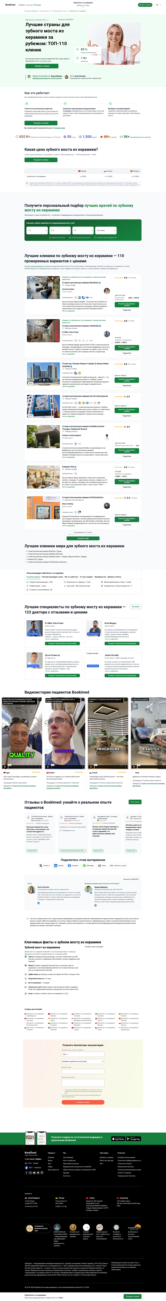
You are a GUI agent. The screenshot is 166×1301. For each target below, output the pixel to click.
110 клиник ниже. (45, 61)
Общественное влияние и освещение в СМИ (79, 1170)
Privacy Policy (94, 1095)
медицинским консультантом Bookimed (105, 883)
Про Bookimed (68, 1157)
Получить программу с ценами (126, 304)
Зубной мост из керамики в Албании (59, 1015)
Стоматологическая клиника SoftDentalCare (82, 497)
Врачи (50, 1160)
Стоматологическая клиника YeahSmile (80, 326)
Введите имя (66, 1067)
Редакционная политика (126, 1176)
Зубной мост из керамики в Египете (106, 1019)
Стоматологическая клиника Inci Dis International (85, 396)
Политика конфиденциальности (129, 1160)
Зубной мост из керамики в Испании (130, 1019)
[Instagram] (30, 1172)
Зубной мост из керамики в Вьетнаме (35, 1019)
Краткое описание (68, 1077)
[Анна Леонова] (31, 889)
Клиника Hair (131, 850)
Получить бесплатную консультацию (62, 643)
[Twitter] (38, 1172)
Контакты (67, 1176)
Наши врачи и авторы (71, 1164)
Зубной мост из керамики (36, 176)
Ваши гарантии (53, 1170)
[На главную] (10, 4)
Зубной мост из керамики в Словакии (35, 1028)
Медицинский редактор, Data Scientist (47, 78)
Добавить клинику (106, 1157)
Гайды (50, 1167)
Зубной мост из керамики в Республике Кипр (35, 1024)
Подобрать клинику (42, 66)
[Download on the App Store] (118, 1138)
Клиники (51, 1157)
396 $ (66, 993)
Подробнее (127, 310)
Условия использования (79, 1090)
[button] (65, 1054)
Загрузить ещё (83, 538)
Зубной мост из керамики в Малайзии (82, 1024)
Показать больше (32, 842)
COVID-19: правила (124, 1173)
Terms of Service (66, 1097)
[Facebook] (26, 1172)
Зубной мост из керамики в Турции (82, 1028)
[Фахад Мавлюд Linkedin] (95, 905)
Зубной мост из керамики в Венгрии (130, 1015)
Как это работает (69, 1160)
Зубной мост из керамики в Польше (130, 1024)
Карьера (66, 1173)
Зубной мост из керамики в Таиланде (59, 1028)
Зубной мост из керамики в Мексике (106, 1024)
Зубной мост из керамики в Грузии (59, 1019)
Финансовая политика (126, 1167)
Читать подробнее (68, 311)
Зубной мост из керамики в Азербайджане (35, 1015)
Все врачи (135, 607)
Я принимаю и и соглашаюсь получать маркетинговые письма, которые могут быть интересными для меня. (83, 1091)
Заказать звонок (145, 5)
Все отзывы (135, 802)
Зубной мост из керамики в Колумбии (59, 1024)
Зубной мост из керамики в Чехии (106, 1028)
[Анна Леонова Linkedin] (38, 903)
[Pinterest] (42, 1172)
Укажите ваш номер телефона (73, 1050)
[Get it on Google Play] (133, 1138)
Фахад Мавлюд (101, 887)
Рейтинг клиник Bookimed (33, 266)
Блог (49, 1164)
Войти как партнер (106, 1160)
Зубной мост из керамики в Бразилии (106, 1015)
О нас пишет (30, 1159)
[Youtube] (34, 1172)
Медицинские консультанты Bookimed (77, 1167)
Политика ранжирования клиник (129, 1170)
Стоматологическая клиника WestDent (80, 283)
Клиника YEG (68, 467)
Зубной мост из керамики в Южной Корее (129, 1028)
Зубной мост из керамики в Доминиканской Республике (82, 1019)
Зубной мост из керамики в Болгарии (82, 1015)
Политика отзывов (125, 1164)
